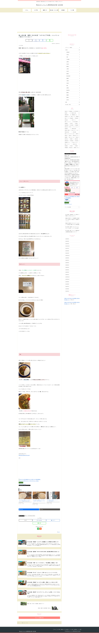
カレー (27, 515)
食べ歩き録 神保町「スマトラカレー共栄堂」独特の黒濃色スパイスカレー (39, 501)
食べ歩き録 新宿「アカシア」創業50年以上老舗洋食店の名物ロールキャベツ (72, 231)
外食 (34, 515)
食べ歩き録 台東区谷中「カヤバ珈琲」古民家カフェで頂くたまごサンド (72, 215)
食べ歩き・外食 (22, 515)
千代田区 (30, 515)
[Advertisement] (49, 22)
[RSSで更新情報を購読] (40, 529)
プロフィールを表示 (72, 192)
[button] (79, 207)
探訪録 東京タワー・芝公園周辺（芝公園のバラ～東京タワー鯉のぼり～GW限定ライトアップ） (72, 219)
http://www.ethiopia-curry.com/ (24, 455)
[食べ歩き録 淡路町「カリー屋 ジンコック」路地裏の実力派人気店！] (25, 495)
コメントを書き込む (39, 617)
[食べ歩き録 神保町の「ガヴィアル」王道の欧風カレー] (53, 495)
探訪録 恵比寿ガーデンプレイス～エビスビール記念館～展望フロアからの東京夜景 (72, 224)
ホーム (55, 629)
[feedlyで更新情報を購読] (38, 529)
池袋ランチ (63, 629)
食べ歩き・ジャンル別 (69, 629)
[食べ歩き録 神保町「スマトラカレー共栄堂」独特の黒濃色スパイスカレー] (39, 495)
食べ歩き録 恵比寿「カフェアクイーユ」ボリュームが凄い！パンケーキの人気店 (72, 227)
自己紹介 (75, 629)
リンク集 (79, 629)
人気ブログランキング (68, 204)
